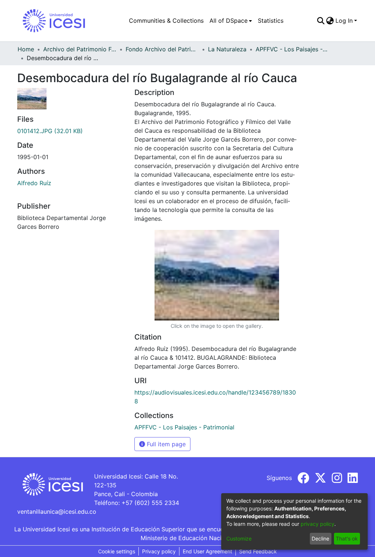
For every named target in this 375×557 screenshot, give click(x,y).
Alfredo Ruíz (34, 183)
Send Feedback (258, 551)
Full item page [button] (165, 444)
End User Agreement (207, 551)
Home (26, 49)
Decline (320, 538)
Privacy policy (159, 551)
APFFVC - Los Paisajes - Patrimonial (292, 49)
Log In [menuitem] (344, 20)
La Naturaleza (227, 49)
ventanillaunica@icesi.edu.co (56, 511)
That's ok (347, 538)
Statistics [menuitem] (270, 20)
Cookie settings (116, 551)
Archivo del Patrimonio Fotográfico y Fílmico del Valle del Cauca (79, 49)
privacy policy (317, 524)
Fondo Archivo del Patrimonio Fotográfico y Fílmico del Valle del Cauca (162, 49)
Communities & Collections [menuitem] (166, 20)
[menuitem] (230, 20)
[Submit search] (321, 20)
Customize (239, 538)
